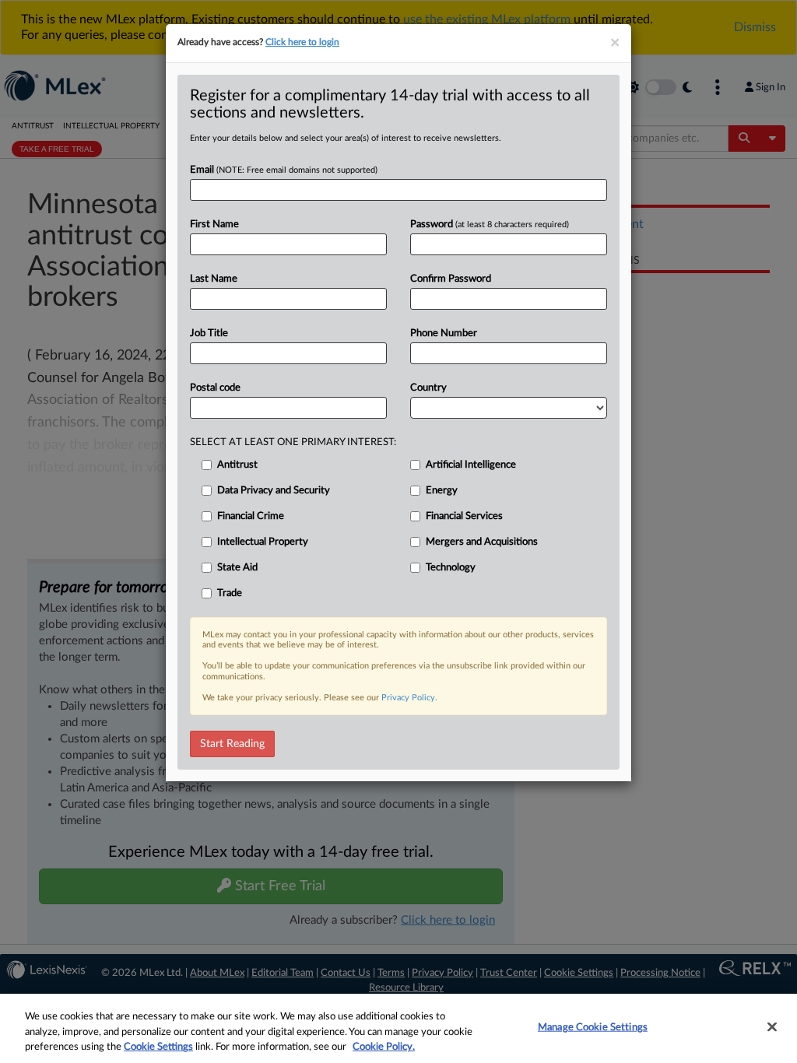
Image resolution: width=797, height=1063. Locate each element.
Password (489, 224)
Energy (442, 491)
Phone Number (443, 333)
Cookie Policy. (384, 1047)
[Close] (772, 1026)
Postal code (215, 388)
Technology (451, 568)
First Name (214, 224)
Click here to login (302, 42)
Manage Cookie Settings (593, 1027)
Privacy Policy (408, 697)
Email (283, 170)
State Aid (237, 568)
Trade (229, 593)
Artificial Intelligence (471, 465)
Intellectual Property (262, 542)
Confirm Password (450, 279)
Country (428, 388)
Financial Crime (250, 516)
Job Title (209, 333)
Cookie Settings (158, 1047)
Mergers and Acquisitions (482, 542)
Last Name (213, 279)
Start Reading (232, 743)
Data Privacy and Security (273, 491)
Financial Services (464, 516)
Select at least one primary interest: (293, 442)
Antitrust (237, 465)
